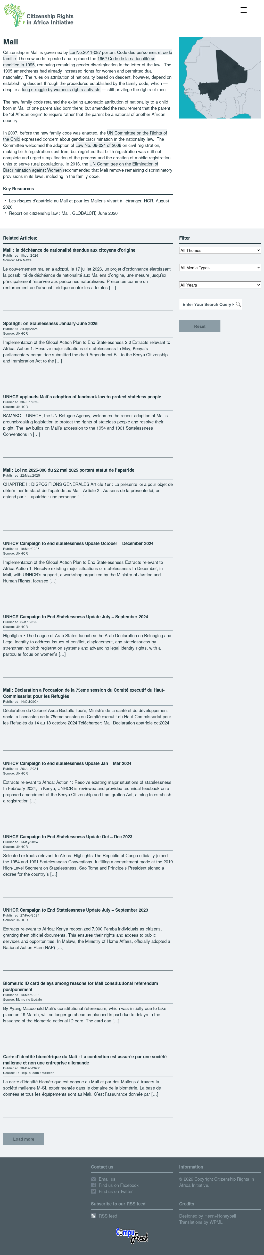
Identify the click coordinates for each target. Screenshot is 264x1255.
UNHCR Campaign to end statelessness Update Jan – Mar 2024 (67, 763)
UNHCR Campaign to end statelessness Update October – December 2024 (78, 543)
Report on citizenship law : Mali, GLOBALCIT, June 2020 (63, 213)
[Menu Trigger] (244, 10)
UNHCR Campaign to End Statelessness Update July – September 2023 (75, 910)
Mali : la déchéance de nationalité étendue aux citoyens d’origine (69, 250)
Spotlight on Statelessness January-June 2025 (50, 323)
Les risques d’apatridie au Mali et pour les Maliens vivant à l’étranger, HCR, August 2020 (86, 203)
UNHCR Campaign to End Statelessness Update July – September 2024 (75, 616)
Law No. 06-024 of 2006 (98, 145)
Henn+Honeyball (220, 1215)
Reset (199, 326)
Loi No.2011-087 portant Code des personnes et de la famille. (87, 55)
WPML (216, 1222)
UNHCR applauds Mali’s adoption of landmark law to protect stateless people (82, 396)
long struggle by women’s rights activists (61, 89)
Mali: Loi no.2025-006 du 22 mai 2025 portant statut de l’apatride (68, 470)
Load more (23, 1139)
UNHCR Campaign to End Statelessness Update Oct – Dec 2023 (67, 836)
